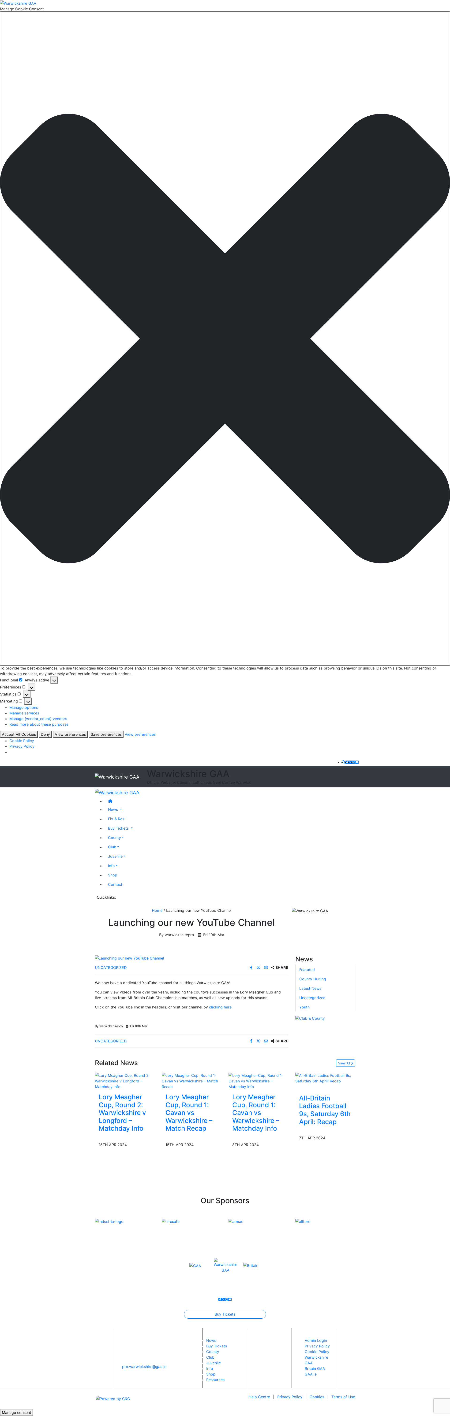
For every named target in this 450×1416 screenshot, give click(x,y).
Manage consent (16, 1412)
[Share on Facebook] (252, 967)
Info (111, 865)
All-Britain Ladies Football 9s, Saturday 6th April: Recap (325, 1110)
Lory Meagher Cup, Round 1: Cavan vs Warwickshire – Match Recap (188, 1112)
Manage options (23, 707)
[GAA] (195, 1265)
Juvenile (115, 856)
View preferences (70, 734)
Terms (343, 1396)
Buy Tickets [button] (119, 828)
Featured (307, 969)
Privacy (289, 1396)
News (211, 1340)
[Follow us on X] (350, 762)
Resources (215, 1379)
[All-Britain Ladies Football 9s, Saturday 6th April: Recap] (325, 1077)
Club (112, 846)
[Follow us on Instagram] (353, 762)
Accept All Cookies (19, 734)
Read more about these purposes (38, 724)
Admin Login (316, 1340)
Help (259, 1396)
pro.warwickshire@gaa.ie (144, 1366)
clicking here (220, 1007)
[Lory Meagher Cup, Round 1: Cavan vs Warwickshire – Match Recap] (191, 1080)
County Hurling (312, 979)
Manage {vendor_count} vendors (38, 718)
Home (157, 910)
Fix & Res (116, 818)
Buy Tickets (225, 1314)
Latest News (310, 988)
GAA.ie (311, 1374)
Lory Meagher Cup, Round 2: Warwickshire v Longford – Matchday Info (122, 1112)
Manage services (24, 713)
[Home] (229, 801)
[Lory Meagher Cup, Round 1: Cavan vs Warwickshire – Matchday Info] (258, 1080)
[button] (225, 339)
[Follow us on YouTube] (357, 762)
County (114, 837)
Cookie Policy (21, 740)
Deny (45, 734)
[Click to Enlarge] (191, 958)
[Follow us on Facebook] (347, 762)
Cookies (317, 1396)
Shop (112, 874)
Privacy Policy (21, 746)
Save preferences (106, 734)
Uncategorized (111, 967)
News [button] (113, 809)
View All (344, 1063)
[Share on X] (258, 967)
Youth (304, 1007)
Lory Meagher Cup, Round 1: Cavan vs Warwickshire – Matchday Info (255, 1112)
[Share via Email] (266, 967)
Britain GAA (315, 1368)
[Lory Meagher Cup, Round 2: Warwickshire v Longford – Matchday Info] (125, 1080)
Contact (115, 884)
